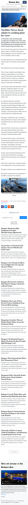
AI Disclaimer (16, 502)
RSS (4, 496)
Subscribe (23, 217)
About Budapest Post (6, 502)
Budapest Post (14, 2)
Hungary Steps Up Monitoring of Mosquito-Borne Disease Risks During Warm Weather (14, 9)
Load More (14, 451)
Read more (4, 202)
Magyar (25, 6)
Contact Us (21, 500)
